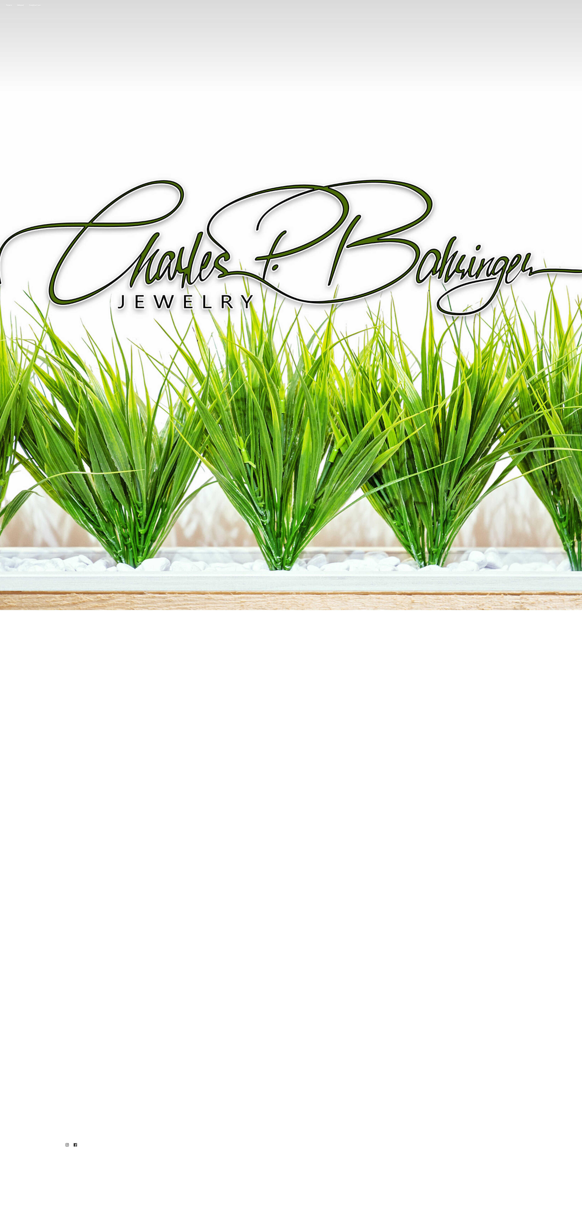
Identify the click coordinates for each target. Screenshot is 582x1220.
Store (9, 5)
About (20, 5)
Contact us (35, 5)
